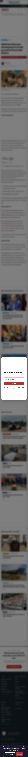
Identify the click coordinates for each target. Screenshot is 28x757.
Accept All (19, 754)
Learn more (16, 750)
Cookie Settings (9, 754)
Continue (14, 383)
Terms (19, 387)
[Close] (23, 360)
